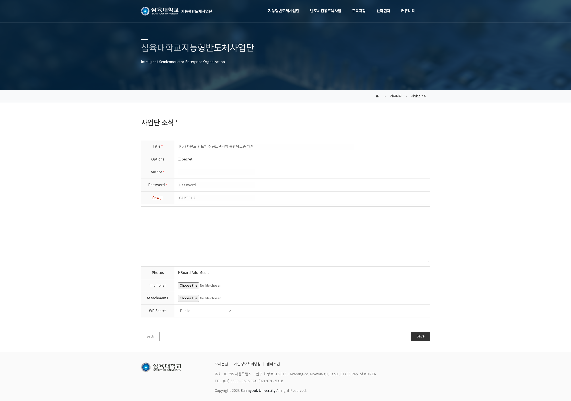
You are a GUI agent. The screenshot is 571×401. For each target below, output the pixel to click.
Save (420, 336)
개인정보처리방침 (247, 364)
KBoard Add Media (193, 273)
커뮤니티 (408, 11)
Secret (186, 159)
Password (157, 185)
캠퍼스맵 (273, 364)
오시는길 (221, 364)
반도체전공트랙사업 (325, 11)
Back (150, 336)
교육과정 (359, 11)
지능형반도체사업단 (283, 11)
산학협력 (383, 11)
